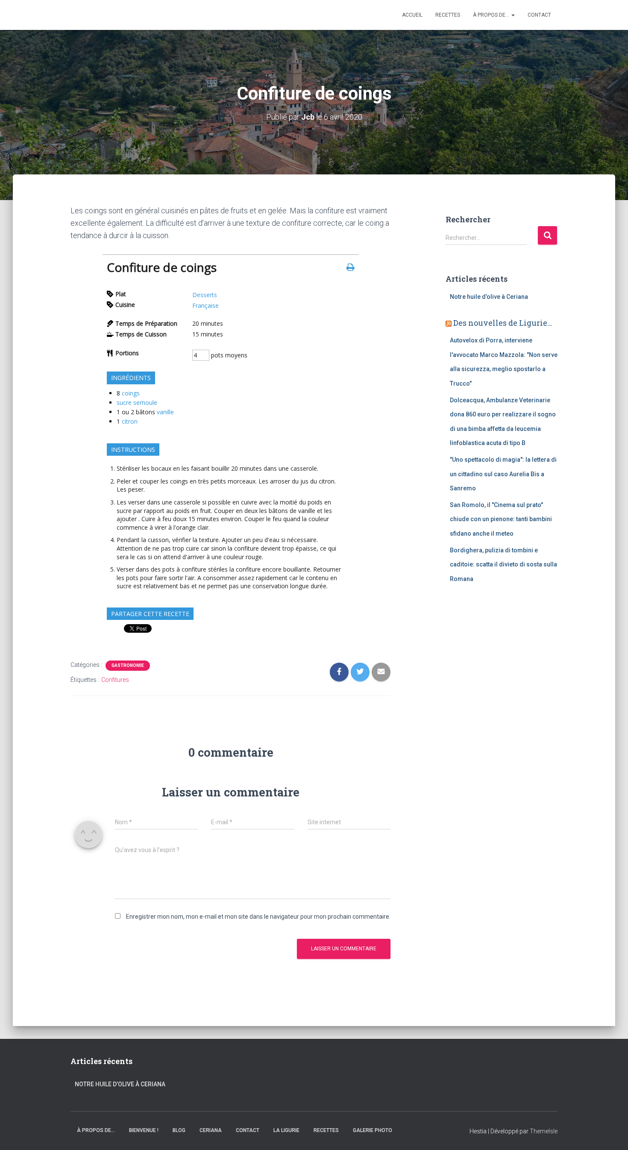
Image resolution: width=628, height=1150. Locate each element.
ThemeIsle (544, 1131)
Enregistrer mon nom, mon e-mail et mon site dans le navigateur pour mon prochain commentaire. (258, 916)
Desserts (204, 295)
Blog (179, 1130)
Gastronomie (128, 665)
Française (205, 305)
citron (130, 421)
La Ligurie (286, 1130)
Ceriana (211, 1130)
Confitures (115, 679)
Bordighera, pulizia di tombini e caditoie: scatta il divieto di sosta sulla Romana (503, 564)
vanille (165, 412)
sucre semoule (137, 402)
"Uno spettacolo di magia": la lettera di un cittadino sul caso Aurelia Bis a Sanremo (503, 474)
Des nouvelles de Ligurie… (502, 323)
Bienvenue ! (143, 1130)
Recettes (447, 15)
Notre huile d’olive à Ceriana (489, 296)
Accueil (412, 15)
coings (131, 393)
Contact (539, 15)
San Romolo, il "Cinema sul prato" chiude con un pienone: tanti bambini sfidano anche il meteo (501, 519)
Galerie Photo (372, 1130)
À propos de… (492, 15)
